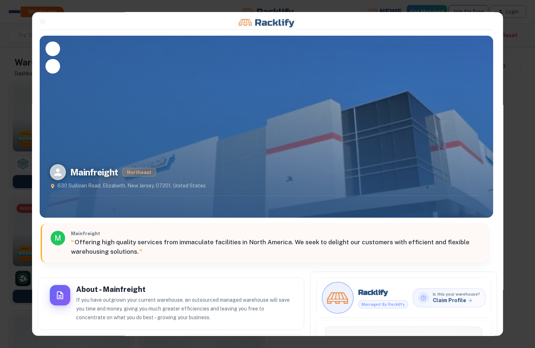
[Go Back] (42, 22)
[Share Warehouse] (53, 66)
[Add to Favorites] (52, 48)
